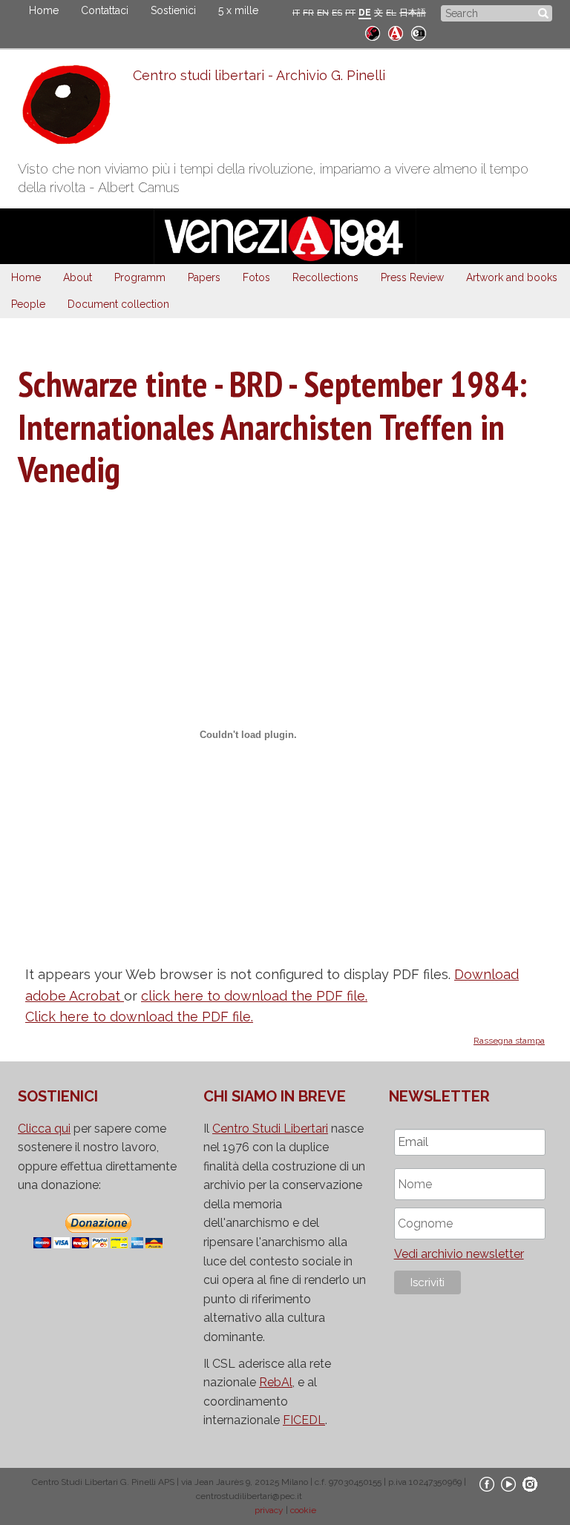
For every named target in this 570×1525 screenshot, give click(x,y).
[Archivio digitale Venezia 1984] (395, 31)
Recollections (325, 277)
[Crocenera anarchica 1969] (418, 31)
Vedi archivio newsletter (459, 1254)
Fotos (256, 277)
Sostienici (173, 10)
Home (44, 10)
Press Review (412, 277)
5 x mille (238, 10)
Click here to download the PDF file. (139, 1016)
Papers (204, 277)
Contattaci (104, 10)
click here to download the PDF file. (254, 996)
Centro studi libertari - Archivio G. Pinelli (259, 75)
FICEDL (304, 1420)
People (28, 304)
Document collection (118, 304)
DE (364, 12)
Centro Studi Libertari (270, 1128)
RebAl (275, 1382)
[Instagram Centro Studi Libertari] (530, 1483)
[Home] (75, 108)
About (77, 277)
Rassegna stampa (509, 1040)
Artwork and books (511, 277)
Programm (140, 277)
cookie (303, 1510)
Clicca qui (44, 1128)
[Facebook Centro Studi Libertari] (487, 1483)
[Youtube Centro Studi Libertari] (508, 1483)
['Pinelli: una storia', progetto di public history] (372, 31)
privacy (269, 1510)
